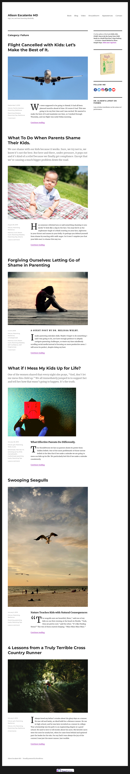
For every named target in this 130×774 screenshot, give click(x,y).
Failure (10, 108)
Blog (76, 16)
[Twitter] (99, 89)
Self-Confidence (13, 345)
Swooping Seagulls (28, 480)
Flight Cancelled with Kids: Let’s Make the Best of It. (41, 47)
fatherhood (11, 449)
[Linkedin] (110, 89)
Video (83, 16)
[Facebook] (95, 89)
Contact (119, 16)
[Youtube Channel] (113, 89)
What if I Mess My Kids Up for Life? (44, 368)
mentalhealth (12, 454)
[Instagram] (102, 89)
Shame (20, 237)
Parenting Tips (12, 115)
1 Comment (11, 118)
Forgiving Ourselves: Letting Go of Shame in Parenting (44, 263)
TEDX (9, 447)
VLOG (14, 447)
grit (14, 445)
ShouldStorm (93, 16)
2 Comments (12, 731)
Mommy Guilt (12, 232)
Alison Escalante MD (23, 15)
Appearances (107, 16)
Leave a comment (14, 239)
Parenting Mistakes (14, 113)
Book (69, 16)
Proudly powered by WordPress (33, 758)
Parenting (11, 110)
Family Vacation (18, 108)
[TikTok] (106, 89)
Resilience (18, 110)
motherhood (12, 456)
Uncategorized (13, 338)
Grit (14, 726)
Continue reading (38, 123)
